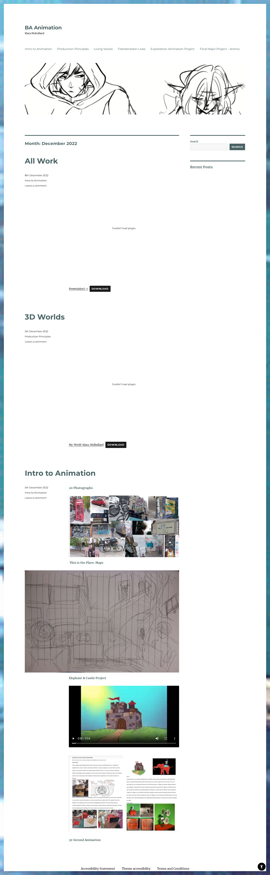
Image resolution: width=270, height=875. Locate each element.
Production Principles (73, 49)
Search (194, 141)
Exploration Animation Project (173, 49)
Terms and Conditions (173, 868)
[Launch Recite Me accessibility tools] (261, 866)
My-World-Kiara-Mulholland (86, 444)
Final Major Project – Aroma (220, 49)
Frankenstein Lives (131, 49)
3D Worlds (45, 316)
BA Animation (43, 27)
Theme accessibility (136, 868)
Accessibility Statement (98, 868)
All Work (41, 160)
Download (100, 288)
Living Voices (103, 49)
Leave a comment (35, 185)
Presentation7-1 (78, 288)
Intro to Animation (38, 49)
